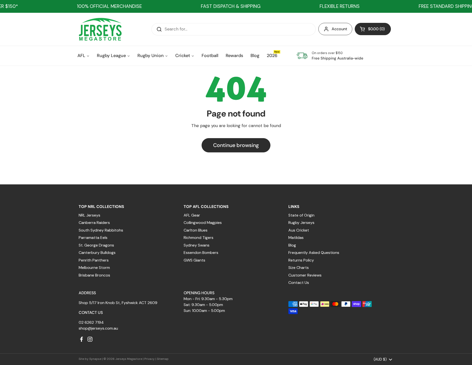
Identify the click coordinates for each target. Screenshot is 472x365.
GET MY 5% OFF (193, 233)
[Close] (316, 124)
